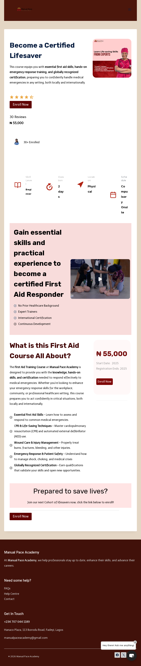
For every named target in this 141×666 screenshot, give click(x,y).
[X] (123, 655)
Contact (9, 599)
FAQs (7, 588)
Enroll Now (21, 104)
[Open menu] (129, 9)
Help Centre (11, 593)
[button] (12, 98)
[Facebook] (117, 655)
